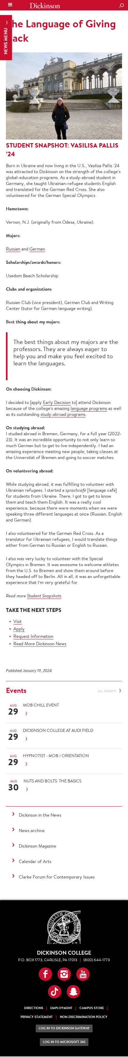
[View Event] (62, 714)
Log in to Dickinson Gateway (64, 1028)
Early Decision (57, 402)
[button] (45, 974)
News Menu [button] (6, 40)
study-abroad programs (62, 414)
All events (107, 691)
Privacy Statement (37, 1017)
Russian (13, 249)
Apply (19, 629)
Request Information (33, 636)
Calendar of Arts (35, 861)
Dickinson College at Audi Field (58, 730)
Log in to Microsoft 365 (64, 1042)
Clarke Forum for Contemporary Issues (57, 877)
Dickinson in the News (40, 815)
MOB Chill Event (41, 705)
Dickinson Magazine (37, 846)
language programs (89, 408)
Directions (33, 1008)
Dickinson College (45, 5)
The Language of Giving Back (61, 30)
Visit (17, 621)
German (37, 249)
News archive (32, 830)
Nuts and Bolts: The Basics (52, 781)
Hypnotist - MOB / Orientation (56, 755)
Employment (61, 1008)
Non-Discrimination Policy (83, 1017)
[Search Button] (121, 6)
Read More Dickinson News (39, 643)
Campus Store (91, 1008)
